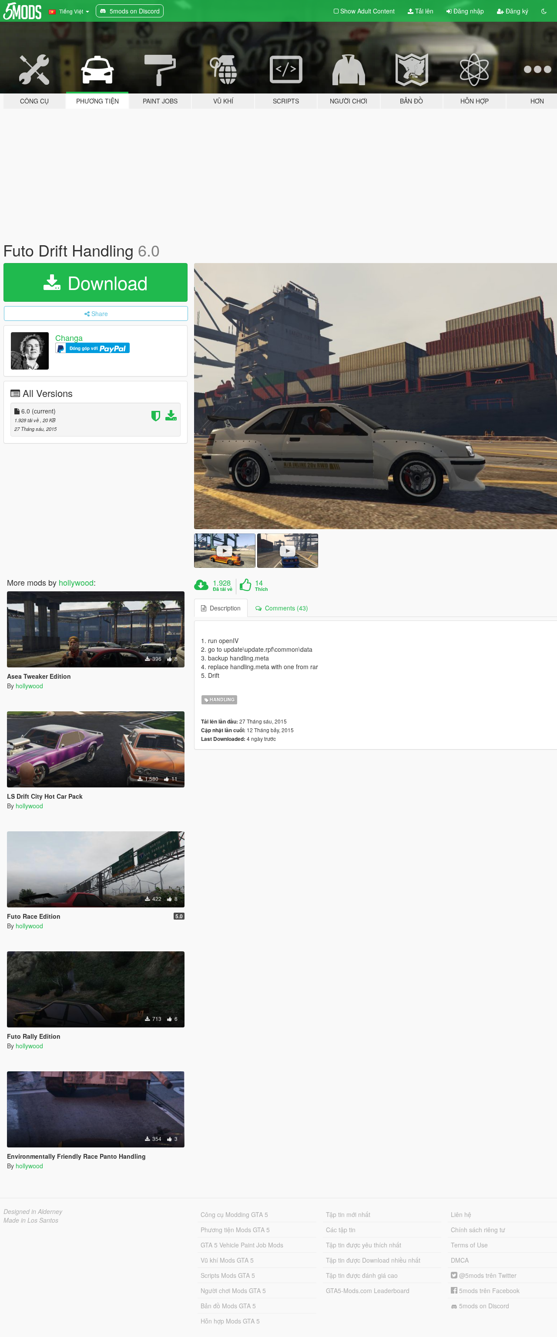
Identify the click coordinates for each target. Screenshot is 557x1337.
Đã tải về (222, 589)
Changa (69, 337)
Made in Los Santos (30, 1220)
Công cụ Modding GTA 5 (234, 1214)
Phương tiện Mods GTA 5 (235, 1229)
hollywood (76, 582)
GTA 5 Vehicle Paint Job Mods (242, 1244)
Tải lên (423, 11)
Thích (261, 589)
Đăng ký (516, 11)
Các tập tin (341, 1229)
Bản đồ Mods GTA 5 (228, 1305)
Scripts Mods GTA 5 (228, 1275)
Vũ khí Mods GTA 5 (227, 1260)
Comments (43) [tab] (285, 607)
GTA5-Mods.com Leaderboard (367, 1290)
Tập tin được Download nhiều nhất (373, 1260)
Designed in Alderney (32, 1211)
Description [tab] (223, 607)
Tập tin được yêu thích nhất (363, 1244)
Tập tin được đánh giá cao (362, 1275)
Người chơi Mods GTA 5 (233, 1290)
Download (105, 282)
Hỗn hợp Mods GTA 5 (230, 1321)
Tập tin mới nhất (348, 1214)
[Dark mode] (544, 11)
